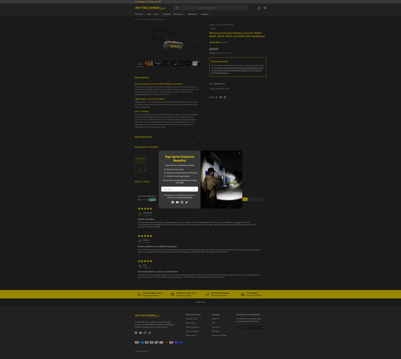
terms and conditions (185, 197)
